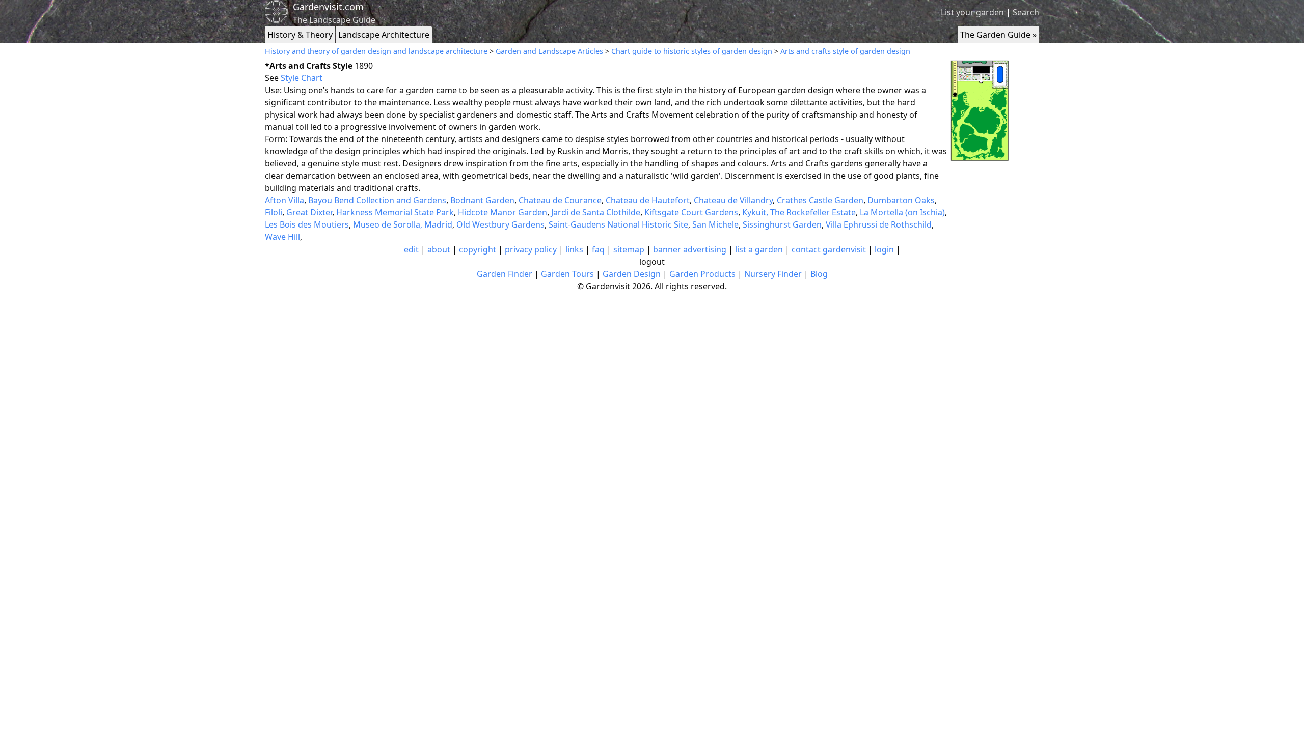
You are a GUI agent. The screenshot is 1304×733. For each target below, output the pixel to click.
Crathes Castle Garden (820, 200)
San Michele (715, 224)
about (438, 249)
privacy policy (531, 249)
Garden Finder (504, 273)
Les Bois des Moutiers (307, 224)
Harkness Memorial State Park (395, 212)
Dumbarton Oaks (901, 200)
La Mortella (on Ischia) (902, 212)
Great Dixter (309, 212)
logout (652, 261)
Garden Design (632, 273)
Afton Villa (284, 200)
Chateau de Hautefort (648, 200)
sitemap (628, 249)
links (574, 249)
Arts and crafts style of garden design (845, 51)
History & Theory (300, 34)
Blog (819, 273)
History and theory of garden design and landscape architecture (376, 51)
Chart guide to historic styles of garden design (691, 51)
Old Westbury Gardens (500, 224)
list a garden (759, 249)
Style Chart (301, 77)
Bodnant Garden (482, 200)
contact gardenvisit (829, 249)
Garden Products (702, 273)
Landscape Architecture (383, 34)
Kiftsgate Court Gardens (691, 212)
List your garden (972, 12)
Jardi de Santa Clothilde (595, 212)
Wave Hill (282, 236)
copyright (477, 249)
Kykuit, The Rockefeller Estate (799, 212)
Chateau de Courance (560, 200)
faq (598, 249)
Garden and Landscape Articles (549, 51)
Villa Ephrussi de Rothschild (879, 224)
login (884, 249)
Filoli (273, 212)
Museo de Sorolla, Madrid (402, 224)
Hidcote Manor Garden (502, 212)
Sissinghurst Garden (782, 224)
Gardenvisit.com (328, 7)
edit (411, 249)
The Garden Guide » (998, 34)
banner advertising (689, 249)
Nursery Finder (773, 273)
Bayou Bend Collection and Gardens (377, 200)
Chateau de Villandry (733, 200)
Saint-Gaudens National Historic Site (618, 224)
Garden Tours (567, 273)
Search (1026, 12)
